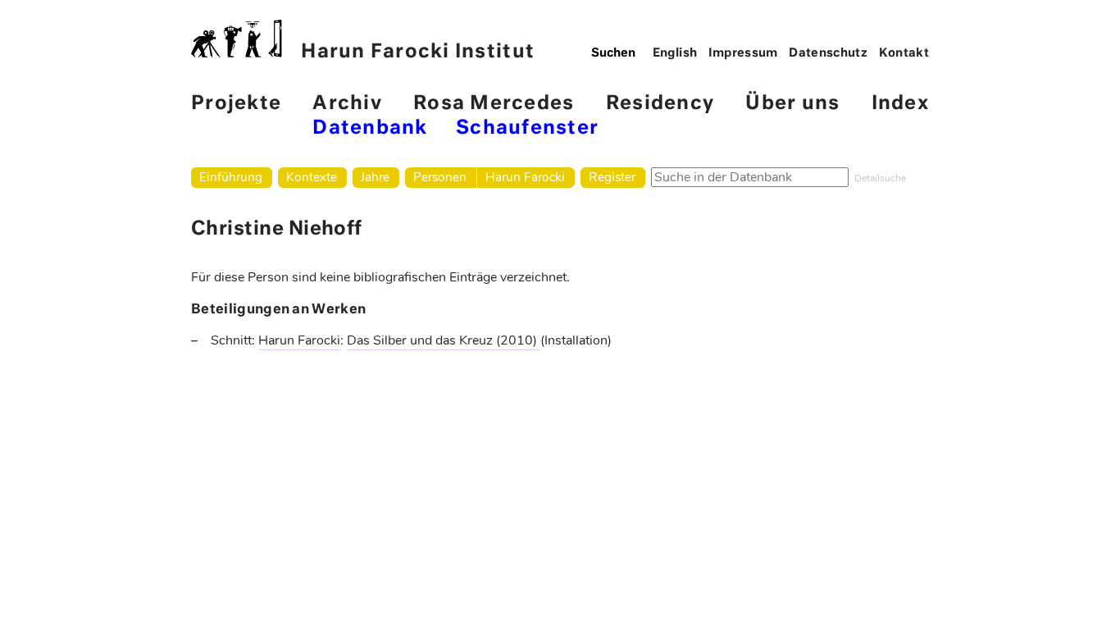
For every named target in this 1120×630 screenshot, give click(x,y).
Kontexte (311, 176)
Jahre (375, 176)
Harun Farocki (525, 176)
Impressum (743, 53)
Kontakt (904, 53)
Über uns (792, 103)
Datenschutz (828, 53)
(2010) (518, 340)
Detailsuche (880, 178)
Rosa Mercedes (493, 103)
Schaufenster (527, 128)
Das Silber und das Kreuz (421, 340)
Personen (440, 176)
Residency (660, 103)
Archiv (347, 103)
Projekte (236, 103)
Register (612, 176)
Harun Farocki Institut (418, 52)
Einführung (230, 176)
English (675, 53)
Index (900, 103)
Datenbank (369, 128)
